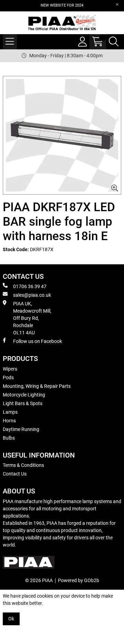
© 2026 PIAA (39, 580)
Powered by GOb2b (78, 580)
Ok (11, 618)
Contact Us (15, 474)
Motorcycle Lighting (24, 395)
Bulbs (9, 438)
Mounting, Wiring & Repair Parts (37, 386)
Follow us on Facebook (37, 341)
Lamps (10, 412)
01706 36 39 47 (29, 286)
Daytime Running (21, 429)
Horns (9, 420)
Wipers (10, 369)
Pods (8, 377)
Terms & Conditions (23, 465)
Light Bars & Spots (22, 403)
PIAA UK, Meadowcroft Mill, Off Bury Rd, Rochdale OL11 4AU (32, 318)
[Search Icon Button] (113, 41)
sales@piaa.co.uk (32, 295)
